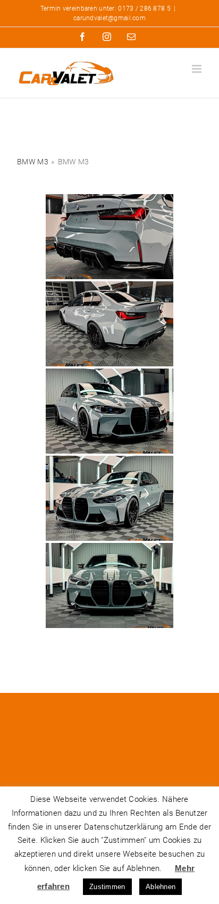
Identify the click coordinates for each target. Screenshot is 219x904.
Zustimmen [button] (107, 887)
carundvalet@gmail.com (109, 18)
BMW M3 (32, 161)
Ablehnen (160, 887)
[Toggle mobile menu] (197, 68)
